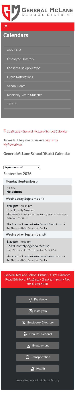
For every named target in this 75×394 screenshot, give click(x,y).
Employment (40, 345)
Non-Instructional (40, 334)
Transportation (40, 357)
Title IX (11, 104)
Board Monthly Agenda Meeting (28, 246)
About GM (14, 50)
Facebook (40, 299)
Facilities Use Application (23, 68)
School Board (16, 86)
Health (40, 368)
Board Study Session (21, 210)
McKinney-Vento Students (24, 95)
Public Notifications (20, 77)
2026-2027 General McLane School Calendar (37, 131)
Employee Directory (20, 59)
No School (14, 192)
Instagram (40, 311)
